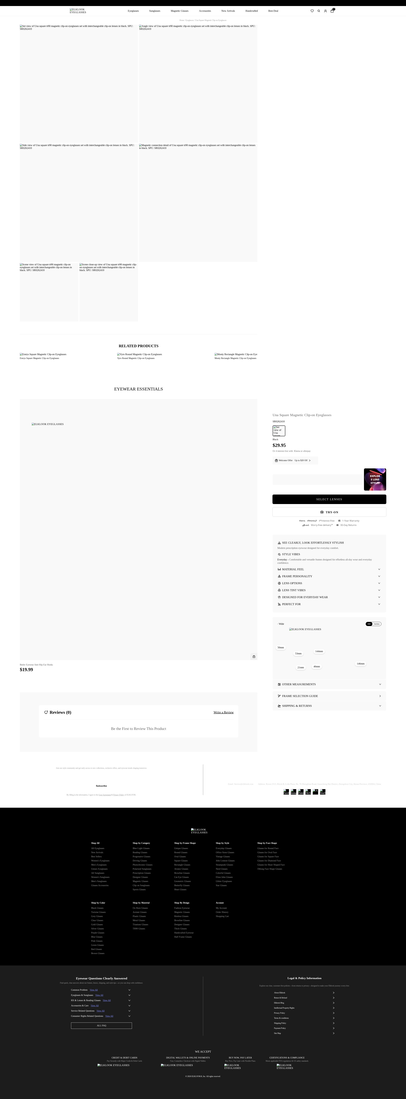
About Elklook (279, 993)
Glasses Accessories (99, 885)
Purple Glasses (97, 933)
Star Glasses (221, 885)
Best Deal (273, 11)
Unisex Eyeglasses (99, 869)
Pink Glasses (96, 941)
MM (369, 624)
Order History (222, 912)
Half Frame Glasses (183, 937)
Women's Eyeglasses (100, 860)
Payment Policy (280, 1028)
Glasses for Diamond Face (269, 860)
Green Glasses (97, 945)
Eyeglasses (133, 11)
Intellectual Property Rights (284, 1008)
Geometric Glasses (182, 881)
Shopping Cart (222, 916)
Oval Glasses (180, 856)
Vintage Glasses (223, 856)
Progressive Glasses (141, 856)
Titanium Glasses (140, 924)
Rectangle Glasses (182, 865)
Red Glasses (96, 949)
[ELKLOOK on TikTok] (308, 792)
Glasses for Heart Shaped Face (271, 865)
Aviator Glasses (181, 869)
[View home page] (80, 11)
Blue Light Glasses (141, 848)
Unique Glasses (181, 848)
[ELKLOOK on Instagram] (293, 792)
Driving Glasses (140, 860)
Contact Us (343, 776)
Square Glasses (181, 860)
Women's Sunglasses (100, 877)
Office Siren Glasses (225, 852)
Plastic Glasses (139, 916)
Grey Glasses (97, 916)
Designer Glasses (140, 877)
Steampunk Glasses (224, 865)
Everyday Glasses (224, 848)
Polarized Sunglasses (142, 869)
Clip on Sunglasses (141, 885)
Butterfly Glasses (182, 885)
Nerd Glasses (221, 869)
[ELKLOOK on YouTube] (322, 792)
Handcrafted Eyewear (184, 933)
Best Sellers (96, 856)
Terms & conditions (281, 1018)
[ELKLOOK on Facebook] (286, 792)
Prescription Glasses (142, 873)
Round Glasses (180, 852)
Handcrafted (252, 11)
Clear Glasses (97, 920)
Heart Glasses (180, 889)
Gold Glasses (97, 924)
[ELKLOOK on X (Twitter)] (315, 792)
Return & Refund (292, 776)
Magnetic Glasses (179, 11)
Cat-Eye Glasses (181, 877)
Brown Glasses (97, 953)
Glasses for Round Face (267, 848)
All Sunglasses (97, 873)
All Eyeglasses (97, 848)
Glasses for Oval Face (267, 852)
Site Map (277, 1033)
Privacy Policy (118, 795)
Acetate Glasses (140, 912)
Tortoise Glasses (98, 912)
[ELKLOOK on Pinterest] (301, 792)
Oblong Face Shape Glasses (269, 869)
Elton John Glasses (224, 877)
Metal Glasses (139, 920)
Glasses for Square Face (268, 856)
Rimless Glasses (181, 916)
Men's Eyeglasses (99, 865)
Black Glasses (97, 908)
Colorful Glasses (223, 873)
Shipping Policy (319, 776)
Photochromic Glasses (142, 865)
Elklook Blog (279, 1003)
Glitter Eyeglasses (224, 881)
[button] (312, 11)
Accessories (205, 11)
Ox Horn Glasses (140, 908)
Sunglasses (154, 11)
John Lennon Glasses (225, 860)
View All (94, 990)
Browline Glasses (182, 873)
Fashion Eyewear (182, 908)
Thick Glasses (180, 928)
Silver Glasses (97, 928)
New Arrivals (228, 11)
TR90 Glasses (139, 928)
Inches (377, 624)
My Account (221, 908)
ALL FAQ (101, 1025)
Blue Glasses (96, 937)
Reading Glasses (140, 852)
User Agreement (105, 795)
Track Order (267, 776)
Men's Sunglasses (99, 881)
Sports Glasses (139, 889)
